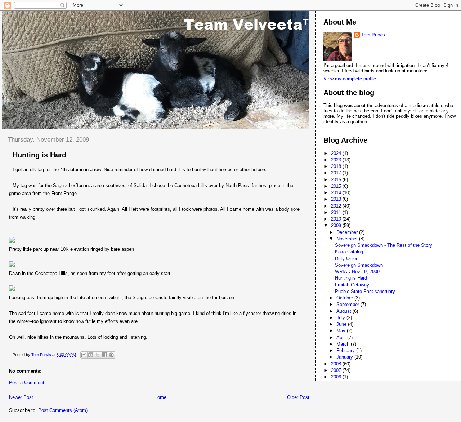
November (347, 238)
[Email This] (84, 355)
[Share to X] (97, 355)
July (341, 317)
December (347, 232)
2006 (337, 376)
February (346, 350)
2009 (337, 225)
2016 (337, 179)
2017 (337, 173)
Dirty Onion (346, 258)
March (343, 344)
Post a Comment (26, 382)
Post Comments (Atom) (63, 410)
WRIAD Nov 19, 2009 (357, 271)
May (341, 330)
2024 (337, 153)
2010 (337, 219)
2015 (337, 186)
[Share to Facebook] (104, 355)
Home (160, 397)
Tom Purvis (373, 34)
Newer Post (21, 397)
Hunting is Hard (351, 278)
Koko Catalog (349, 251)
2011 (337, 212)
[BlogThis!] (90, 355)
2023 (337, 160)
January (345, 357)
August (344, 311)
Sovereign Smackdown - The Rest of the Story (383, 245)
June (342, 324)
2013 (337, 199)
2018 (337, 166)
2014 (337, 192)
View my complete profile (349, 78)
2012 (337, 206)
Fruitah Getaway (352, 285)
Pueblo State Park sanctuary (365, 291)
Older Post (298, 397)
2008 (337, 364)
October (345, 298)
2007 (337, 370)
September (348, 304)
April (341, 337)
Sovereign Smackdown (359, 265)
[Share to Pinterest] (111, 355)
